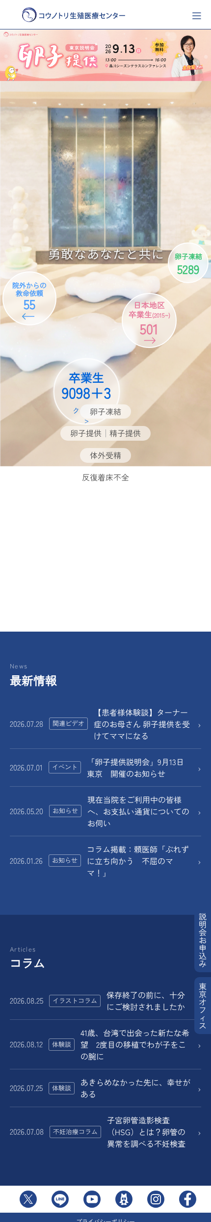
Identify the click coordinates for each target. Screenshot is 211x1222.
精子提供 (125, 433)
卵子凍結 (105, 411)
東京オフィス (203, 1005)
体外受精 (105, 455)
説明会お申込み (203, 939)
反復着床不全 (105, 477)
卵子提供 (86, 433)
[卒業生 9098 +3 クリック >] (106, 348)
